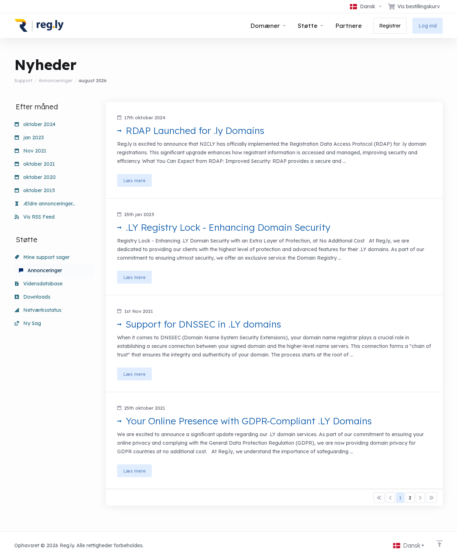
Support (23, 80)
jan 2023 (33, 137)
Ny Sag (31, 323)
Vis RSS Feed (38, 217)
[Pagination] (379, 497)
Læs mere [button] (134, 180)
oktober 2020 (39, 177)
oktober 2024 (38, 124)
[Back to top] (439, 544)
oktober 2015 (38, 190)
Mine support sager (46, 257)
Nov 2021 (34, 151)
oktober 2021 (38, 164)
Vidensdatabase (42, 283)
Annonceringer (55, 80)
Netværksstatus (41, 310)
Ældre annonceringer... (48, 203)
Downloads (36, 297)
